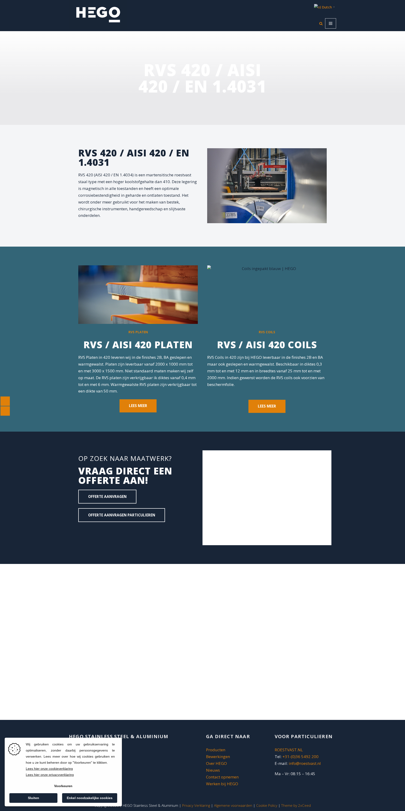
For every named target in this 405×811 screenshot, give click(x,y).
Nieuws (213, 770)
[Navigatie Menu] (330, 23)
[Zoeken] (321, 23)
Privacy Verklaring (196, 805)
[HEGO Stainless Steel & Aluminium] (98, 14)
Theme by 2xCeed (296, 805)
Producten (215, 749)
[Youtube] (112, 532)
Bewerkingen (218, 756)
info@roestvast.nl (305, 763)
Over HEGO (216, 763)
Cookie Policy (266, 805)
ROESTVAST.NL (289, 749)
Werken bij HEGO (222, 783)
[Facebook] (98, 532)
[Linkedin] (84, 532)
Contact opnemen (223, 777)
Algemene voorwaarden (233, 805)
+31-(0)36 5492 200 (300, 756)
